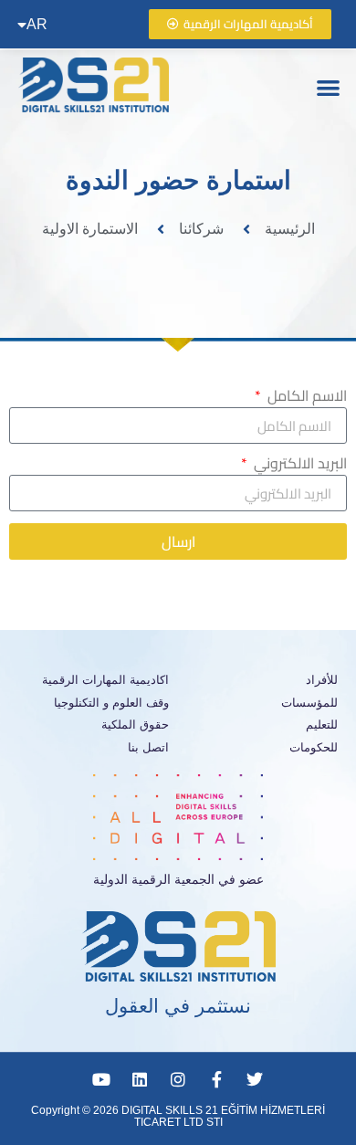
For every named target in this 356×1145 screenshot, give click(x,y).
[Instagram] (178, 1079)
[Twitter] (254, 1079)
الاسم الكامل (305, 397)
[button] (329, 87)
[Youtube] (101, 1079)
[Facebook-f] (216, 1079)
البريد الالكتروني (298, 465)
